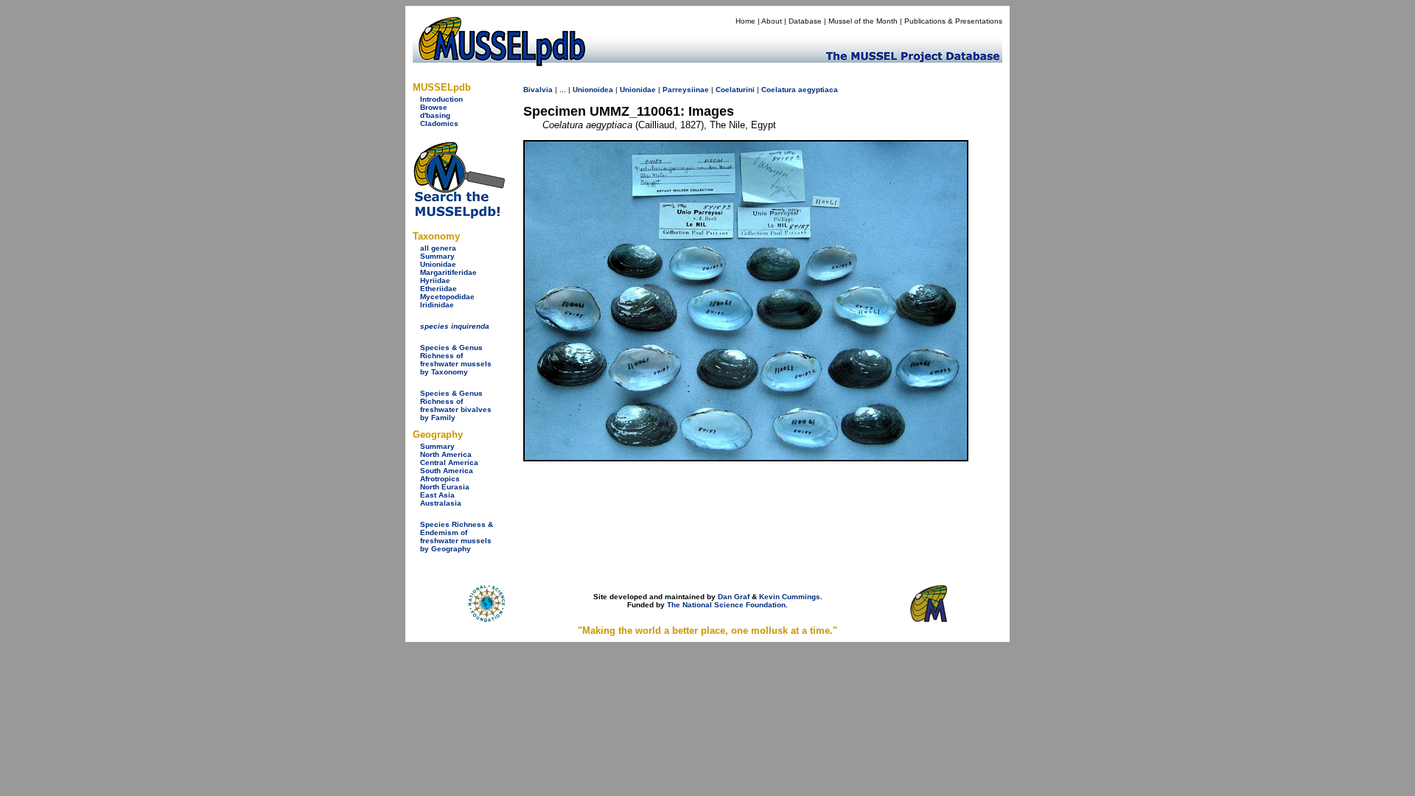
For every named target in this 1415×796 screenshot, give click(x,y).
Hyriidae (435, 280)
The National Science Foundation (726, 605)
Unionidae (438, 264)
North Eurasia (444, 487)
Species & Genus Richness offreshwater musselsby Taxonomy (456, 359)
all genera (438, 248)
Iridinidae (437, 305)
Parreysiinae (686, 89)
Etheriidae (438, 288)
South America (446, 471)
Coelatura (778, 89)
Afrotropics (440, 479)
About (771, 21)
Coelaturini (735, 89)
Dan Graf (734, 597)
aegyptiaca (818, 89)
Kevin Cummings (789, 597)
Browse (433, 107)
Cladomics (439, 123)
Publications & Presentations (953, 21)
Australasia (440, 503)
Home (745, 21)
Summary (437, 256)
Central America (449, 462)
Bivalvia (538, 89)
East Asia (437, 495)
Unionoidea (593, 89)
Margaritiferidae (448, 272)
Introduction (441, 99)
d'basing (435, 115)
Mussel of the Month (863, 21)
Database (805, 21)
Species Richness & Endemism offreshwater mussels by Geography (456, 536)
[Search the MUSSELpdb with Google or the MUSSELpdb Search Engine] (459, 215)
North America (446, 454)
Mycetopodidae (447, 297)
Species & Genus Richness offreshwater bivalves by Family (456, 405)
